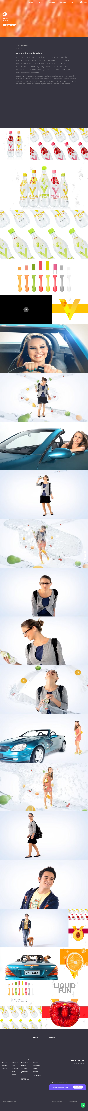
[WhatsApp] (85, 555)
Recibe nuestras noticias (60, 1083)
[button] (57, 1101)
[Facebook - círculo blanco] (85, 552)
